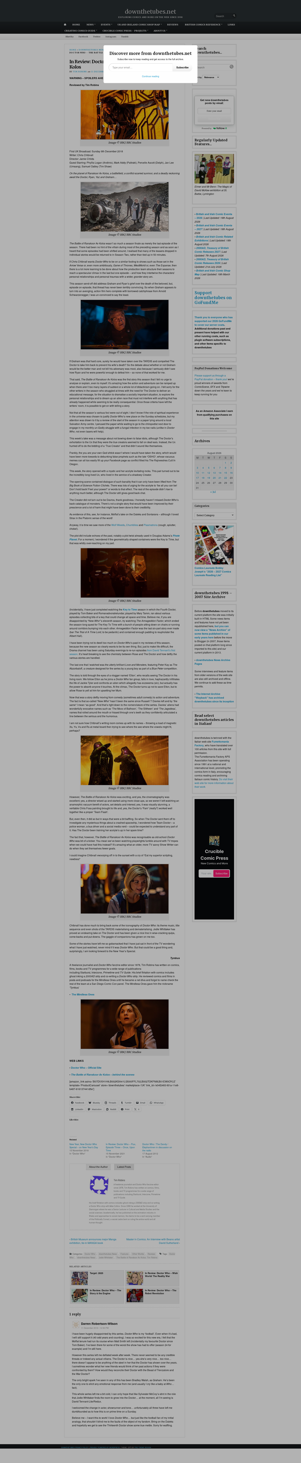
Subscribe (182, 67)
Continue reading (150, 76)
